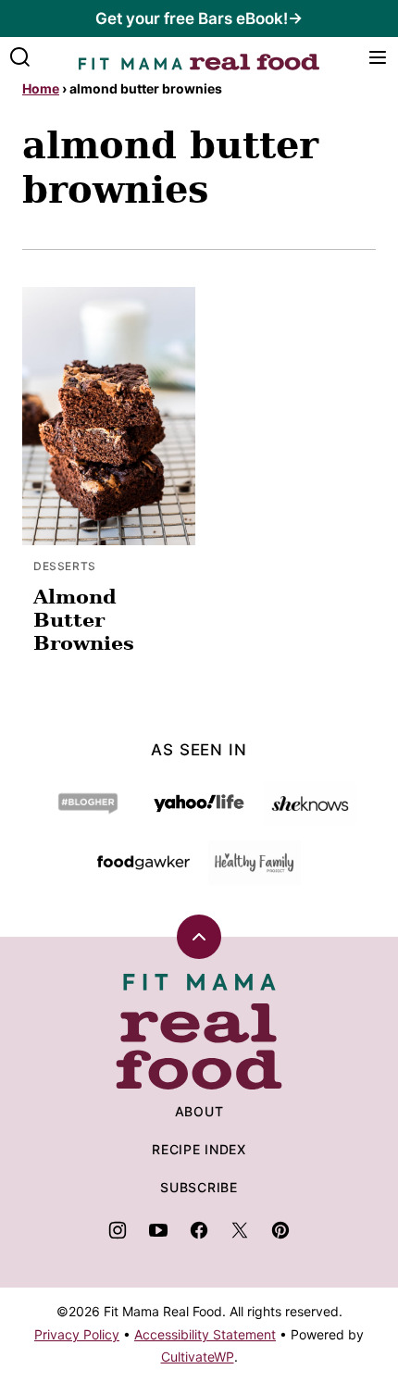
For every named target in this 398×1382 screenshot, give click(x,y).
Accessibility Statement (205, 1334)
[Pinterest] (280, 1230)
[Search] (20, 57)
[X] (239, 1230)
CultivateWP (197, 1356)
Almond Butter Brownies (83, 619)
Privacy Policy (76, 1334)
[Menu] (377, 57)
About (199, 1111)
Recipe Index (198, 1149)
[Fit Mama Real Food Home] (199, 57)
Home (40, 88)
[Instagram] (117, 1230)
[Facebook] (199, 1230)
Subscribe (198, 1187)
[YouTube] (158, 1230)
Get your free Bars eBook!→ (199, 18)
